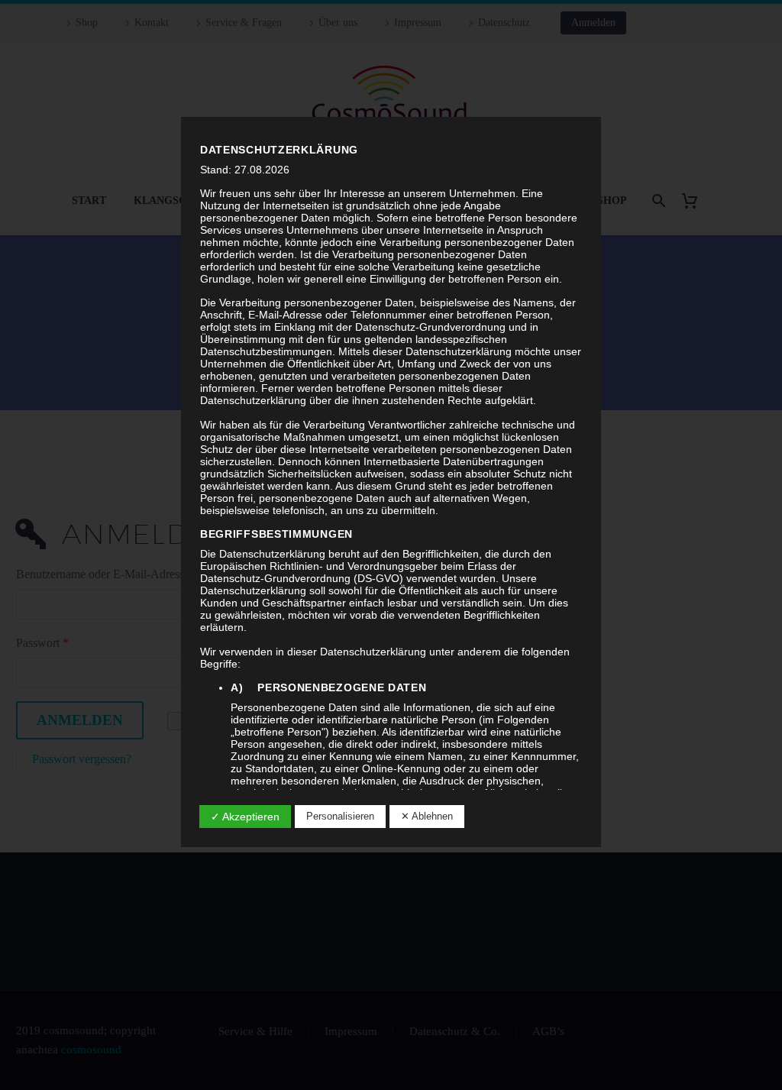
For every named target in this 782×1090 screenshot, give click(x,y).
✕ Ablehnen (427, 816)
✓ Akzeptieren (245, 816)
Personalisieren (340, 816)
